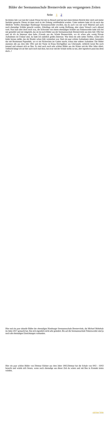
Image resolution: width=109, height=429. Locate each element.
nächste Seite (98, 412)
